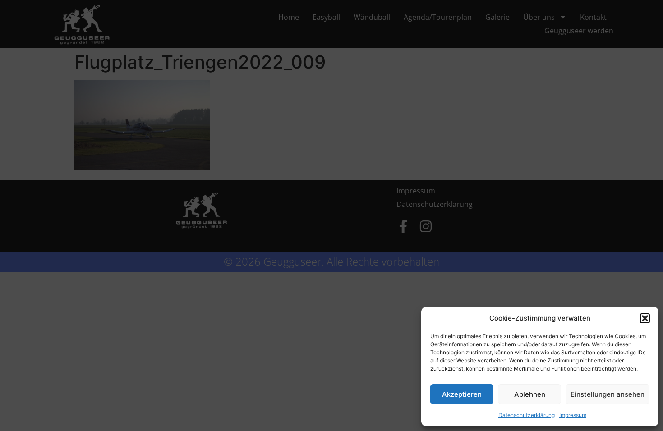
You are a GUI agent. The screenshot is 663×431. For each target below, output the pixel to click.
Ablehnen (529, 394)
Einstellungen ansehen (608, 394)
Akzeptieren (462, 394)
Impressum (572, 415)
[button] (644, 318)
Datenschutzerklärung (526, 415)
